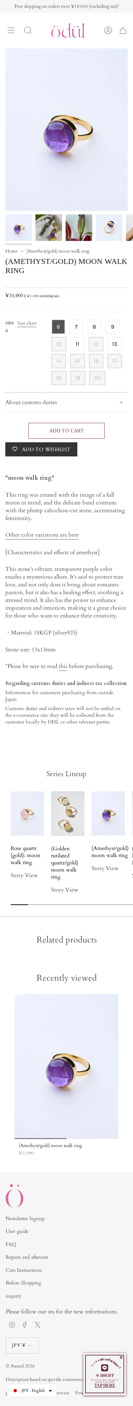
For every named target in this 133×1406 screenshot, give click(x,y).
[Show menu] (11, 30)
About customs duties (31, 402)
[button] (40, 886)
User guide (17, 1231)
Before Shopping (23, 1283)
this (63, 666)
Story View (24, 875)
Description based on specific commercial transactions (58, 1379)
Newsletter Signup (25, 1218)
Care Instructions (24, 1270)
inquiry (13, 1296)
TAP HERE (104, 1385)
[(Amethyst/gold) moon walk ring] (66, 1066)
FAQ (11, 1244)
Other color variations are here (42, 535)
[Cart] (123, 30)
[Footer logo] (14, 1195)
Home (11, 251)
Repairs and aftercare (27, 1257)
